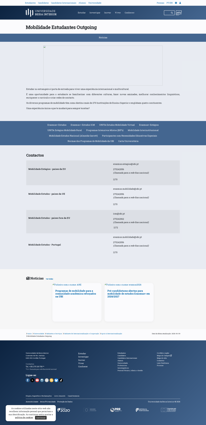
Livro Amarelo (60, 396)
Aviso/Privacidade (48, 402)
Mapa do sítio (162, 358)
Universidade (94, 3)
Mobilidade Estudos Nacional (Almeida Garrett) (73, 135)
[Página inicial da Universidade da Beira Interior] (42, 13)
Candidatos (43, 3)
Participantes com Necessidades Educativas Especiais (129, 135)
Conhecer (129, 12)
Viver (118, 12)
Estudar (82, 12)
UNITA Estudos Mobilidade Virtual (117, 125)
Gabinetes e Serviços (54, 334)
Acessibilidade (32, 402)
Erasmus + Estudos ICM (83, 125)
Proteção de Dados (64, 402)
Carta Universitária (128, 141)
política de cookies (24, 417)
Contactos (30, 364)
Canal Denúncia (73, 396)
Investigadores (123, 368)
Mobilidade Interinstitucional (143, 130)
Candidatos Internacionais (63, 3)
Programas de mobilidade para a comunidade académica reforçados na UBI (75, 293)
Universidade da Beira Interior (37, 353)
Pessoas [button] (160, 3)
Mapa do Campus (164, 355)
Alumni (82, 3)
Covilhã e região (163, 353)
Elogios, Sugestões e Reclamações (39, 396)
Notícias (103, 37)
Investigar (95, 12)
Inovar (107, 12)
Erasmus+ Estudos (56, 125)
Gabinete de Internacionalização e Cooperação (81, 334)
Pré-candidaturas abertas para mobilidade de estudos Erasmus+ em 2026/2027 (128, 293)
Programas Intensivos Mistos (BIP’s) (105, 130)
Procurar (160, 365)
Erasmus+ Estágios (149, 125)
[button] (176, 3)
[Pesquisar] (172, 12)
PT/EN (170, 3)
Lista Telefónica (163, 363)
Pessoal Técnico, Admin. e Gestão (130, 370)
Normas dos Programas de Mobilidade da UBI (91, 141)
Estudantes (30, 3)
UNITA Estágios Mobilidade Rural (64, 130)
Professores (122, 365)
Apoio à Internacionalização (111, 334)
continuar (41, 417)
